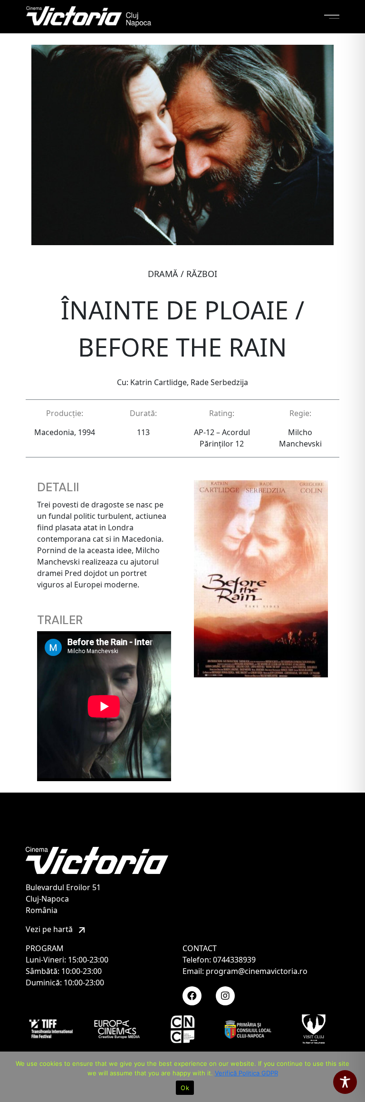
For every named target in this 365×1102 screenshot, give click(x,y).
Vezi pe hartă (50, 929)
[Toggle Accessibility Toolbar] (345, 1082)
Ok (185, 1088)
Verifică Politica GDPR (246, 1073)
